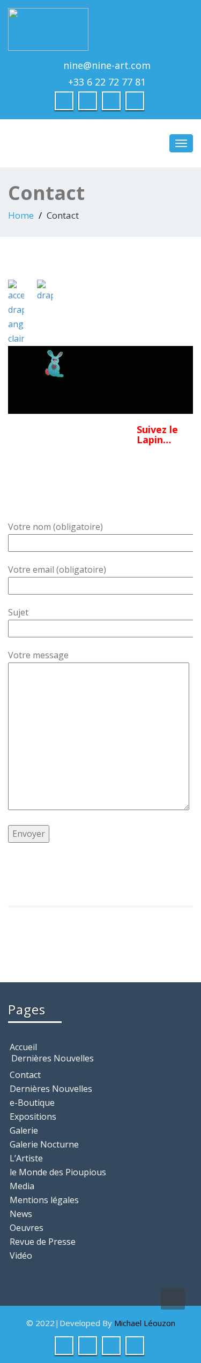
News (21, 1214)
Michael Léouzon (144, 1323)
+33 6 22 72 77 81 (107, 81)
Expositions (33, 1116)
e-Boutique (32, 1102)
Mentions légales (44, 1200)
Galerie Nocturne (44, 1144)
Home (21, 215)
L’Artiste (26, 1158)
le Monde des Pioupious (58, 1172)
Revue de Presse (43, 1242)
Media (22, 1186)
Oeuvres (26, 1228)
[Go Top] (173, 1299)
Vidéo (21, 1255)
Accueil (23, 1047)
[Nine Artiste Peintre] (100, 29)
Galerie (24, 1130)
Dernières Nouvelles (52, 1058)
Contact (25, 1075)
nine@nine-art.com (107, 65)
